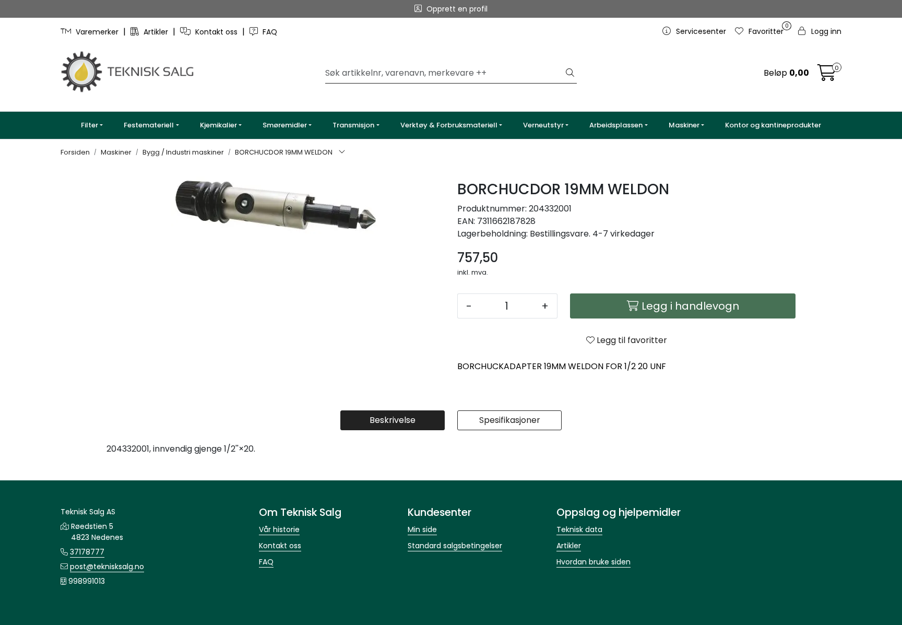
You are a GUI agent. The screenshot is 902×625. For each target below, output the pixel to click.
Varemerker (97, 32)
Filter (89, 125)
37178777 (87, 552)
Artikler (155, 32)
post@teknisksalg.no (107, 566)
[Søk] (570, 73)
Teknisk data (579, 529)
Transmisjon (353, 125)
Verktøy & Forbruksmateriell (448, 125)
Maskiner (684, 125)
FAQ (268, 32)
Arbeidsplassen (616, 125)
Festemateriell (149, 125)
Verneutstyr (543, 125)
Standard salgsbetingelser (455, 545)
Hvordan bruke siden (593, 562)
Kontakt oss (216, 32)
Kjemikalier (218, 125)
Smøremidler (285, 125)
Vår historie (279, 529)
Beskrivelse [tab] (393, 420)
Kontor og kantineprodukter (773, 125)
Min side (422, 529)
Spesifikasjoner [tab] (509, 420)
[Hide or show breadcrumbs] (342, 152)
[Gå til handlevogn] (826, 76)
